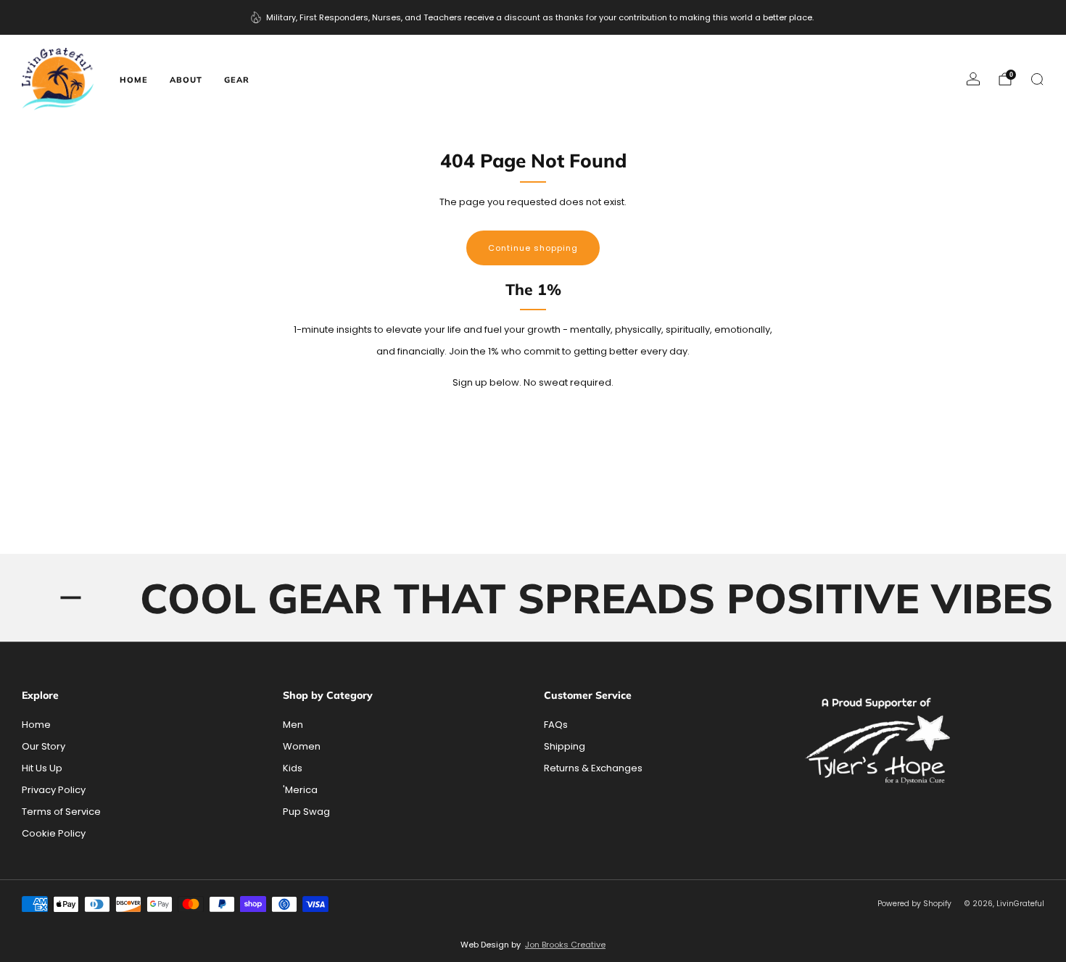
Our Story (43, 746)
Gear (236, 80)
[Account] (973, 79)
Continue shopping (533, 248)
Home (134, 80)
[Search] (1037, 79)
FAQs (556, 724)
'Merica (300, 790)
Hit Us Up (42, 768)
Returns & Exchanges (593, 768)
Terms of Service (61, 811)
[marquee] (533, 598)
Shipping (564, 746)
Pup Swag (306, 811)
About (186, 80)
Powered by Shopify (914, 903)
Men (293, 724)
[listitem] (533, 17)
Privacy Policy (54, 790)
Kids (292, 768)
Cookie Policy (54, 833)
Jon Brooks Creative (565, 944)
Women (302, 746)
